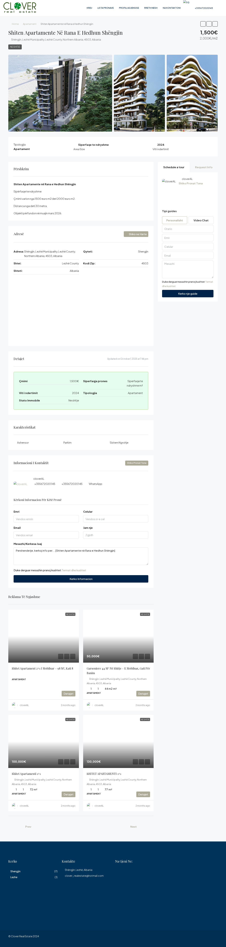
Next (133, 826)
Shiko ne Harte (137, 234)
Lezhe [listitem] (13, 877)
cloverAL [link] (24, 705)
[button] (203, 24)
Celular (88, 511)
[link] (43, 636)
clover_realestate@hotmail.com (84, 875)
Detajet (68, 693)
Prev (28, 826)
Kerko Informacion (81, 578)
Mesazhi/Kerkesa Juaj (28, 543)
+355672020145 (44, 483)
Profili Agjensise (129, 8)
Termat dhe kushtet (74, 570)
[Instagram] (214, 938)
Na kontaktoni (172, 8)
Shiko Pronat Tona (136, 463)
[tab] (174, 167)
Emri (16, 511)
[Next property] (146, 826)
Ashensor (23, 442)
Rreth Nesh (150, 8)
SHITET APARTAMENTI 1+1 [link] (104, 774)
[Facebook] (208, 938)
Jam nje (88, 527)
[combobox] (115, 535)
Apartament (29, 23)
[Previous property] (15, 826)
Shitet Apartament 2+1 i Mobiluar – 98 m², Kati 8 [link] (42, 668)
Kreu (89, 8)
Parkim (67, 442)
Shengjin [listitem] (15, 871)
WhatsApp (95, 483)
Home (15, 23)
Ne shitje (15, 47)
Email (17, 527)
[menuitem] (202, 8)
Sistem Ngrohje (119, 442)
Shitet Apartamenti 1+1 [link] (26, 774)
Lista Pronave (105, 8)
